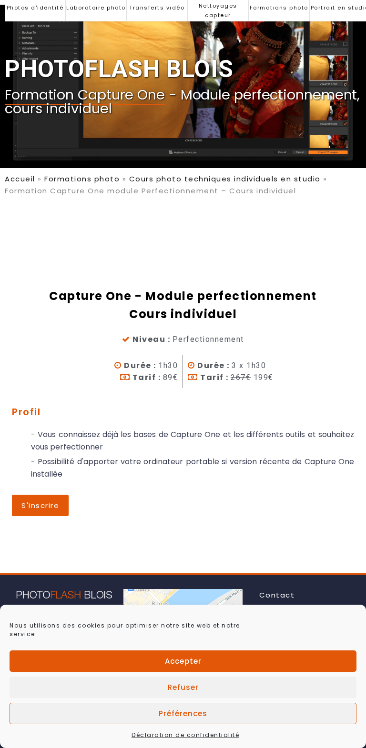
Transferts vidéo (156, 7)
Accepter (183, 661)
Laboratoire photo (96, 7)
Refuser (183, 687)
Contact (277, 595)
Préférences (183, 713)
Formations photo (279, 7)
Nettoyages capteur (218, 10)
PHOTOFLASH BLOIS (119, 69)
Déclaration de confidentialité (185, 735)
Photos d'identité (35, 7)
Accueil (20, 179)
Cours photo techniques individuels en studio (225, 179)
